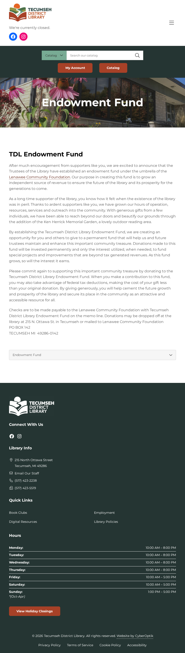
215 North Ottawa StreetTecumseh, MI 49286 (34, 463)
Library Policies (106, 522)
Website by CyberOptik (135, 636)
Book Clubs (18, 513)
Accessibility (137, 645)
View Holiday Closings (34, 611)
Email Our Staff (27, 473)
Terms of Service (80, 645)
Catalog (113, 68)
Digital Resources (23, 522)
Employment (104, 513)
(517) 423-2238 (26, 481)
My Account (75, 68)
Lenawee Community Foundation (39, 177)
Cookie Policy (110, 645)
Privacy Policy (49, 645)
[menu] (92, 355)
